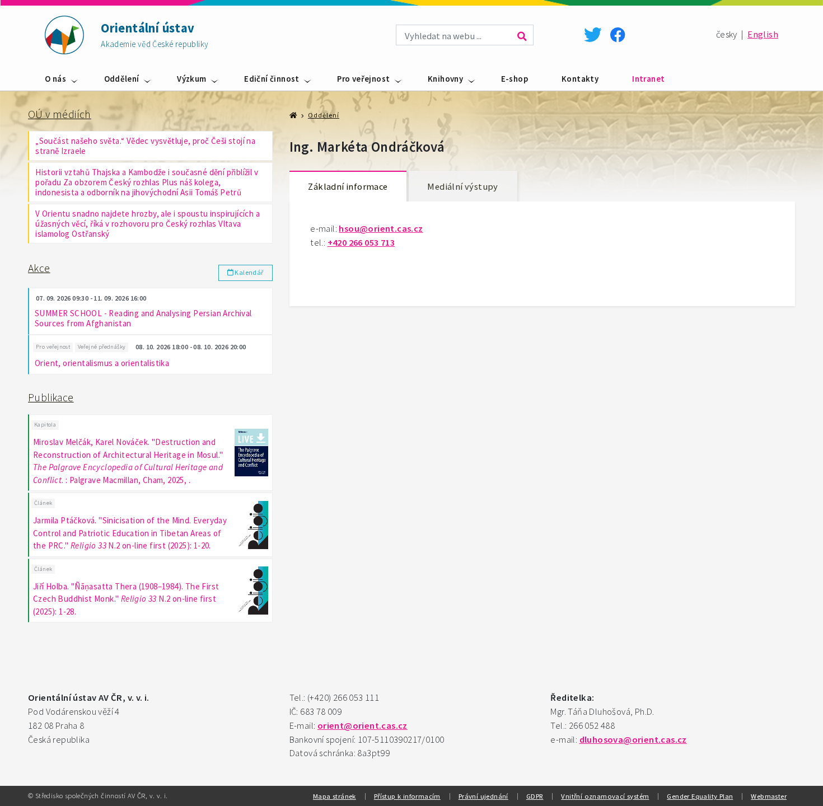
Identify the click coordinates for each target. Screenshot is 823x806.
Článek (43, 503)
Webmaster (769, 795)
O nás (55, 78)
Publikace (51, 397)
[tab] (348, 187)
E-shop (514, 78)
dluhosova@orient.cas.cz (633, 740)
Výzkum (191, 78)
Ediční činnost (272, 78)
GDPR (535, 795)
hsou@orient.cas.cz (381, 229)
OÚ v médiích (59, 114)
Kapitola (45, 424)
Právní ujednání (483, 795)
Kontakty (580, 78)
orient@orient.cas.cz (362, 726)
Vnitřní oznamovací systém (605, 795)
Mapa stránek (334, 795)
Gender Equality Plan (700, 795)
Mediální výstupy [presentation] (462, 187)
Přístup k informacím (407, 795)
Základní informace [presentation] (347, 187)
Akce (39, 268)
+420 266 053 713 (361, 243)
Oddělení (121, 78)
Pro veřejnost (363, 78)
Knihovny (445, 78)
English (762, 34)
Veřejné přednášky (102, 346)
